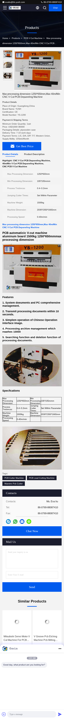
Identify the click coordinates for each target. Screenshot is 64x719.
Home (5, 38)
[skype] (8, 521)
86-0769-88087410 (52, 2)
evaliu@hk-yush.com (15, 2)
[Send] (59, 714)
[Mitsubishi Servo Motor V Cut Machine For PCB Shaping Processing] (16, 622)
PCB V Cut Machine (33, 38)
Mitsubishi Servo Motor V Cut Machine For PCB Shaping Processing (17, 638)
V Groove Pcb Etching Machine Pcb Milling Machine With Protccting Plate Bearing (46, 638)
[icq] (29, 521)
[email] (22, 521)
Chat (55, 8)
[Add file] (4, 714)
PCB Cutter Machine (14, 478)
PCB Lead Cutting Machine (41, 478)
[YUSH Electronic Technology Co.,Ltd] (15, 7)
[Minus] (60, 648)
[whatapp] (15, 522)
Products (16, 38)
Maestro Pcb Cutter (13, 483)
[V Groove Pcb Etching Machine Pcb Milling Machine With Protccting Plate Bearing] (47, 622)
